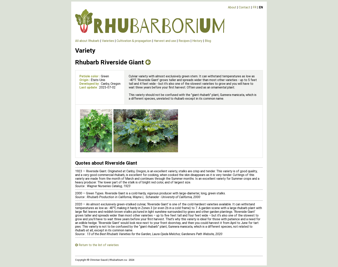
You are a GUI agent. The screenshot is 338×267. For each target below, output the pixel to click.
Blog (208, 41)
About (232, 7)
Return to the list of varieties (98, 245)
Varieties (108, 41)
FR (254, 7)
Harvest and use (165, 41)
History (197, 41)
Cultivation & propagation (134, 41)
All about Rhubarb (87, 41)
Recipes (184, 41)
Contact (244, 7)
